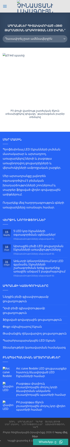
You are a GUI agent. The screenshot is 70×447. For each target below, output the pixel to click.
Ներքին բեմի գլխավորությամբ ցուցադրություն (26, 299)
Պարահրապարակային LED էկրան (29, 340)
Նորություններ (32, 424)
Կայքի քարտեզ (18, 440)
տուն (12, 421)
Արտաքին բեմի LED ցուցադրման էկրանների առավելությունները (38, 248)
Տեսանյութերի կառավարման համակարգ (34, 347)
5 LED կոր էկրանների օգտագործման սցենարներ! (34, 233)
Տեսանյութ (52, 421)
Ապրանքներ (25, 421)
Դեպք (39, 421)
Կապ (35, 427)
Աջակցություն (55, 424)
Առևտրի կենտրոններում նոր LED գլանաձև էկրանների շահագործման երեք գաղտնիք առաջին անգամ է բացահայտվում (39, 266)
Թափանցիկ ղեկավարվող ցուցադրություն (35, 333)
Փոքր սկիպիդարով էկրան (22, 326)
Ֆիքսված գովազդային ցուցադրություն (32, 319)
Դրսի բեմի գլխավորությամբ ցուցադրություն (24, 310)
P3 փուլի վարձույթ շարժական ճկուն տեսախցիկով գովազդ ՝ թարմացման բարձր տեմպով (35, 113)
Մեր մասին (12, 424)
